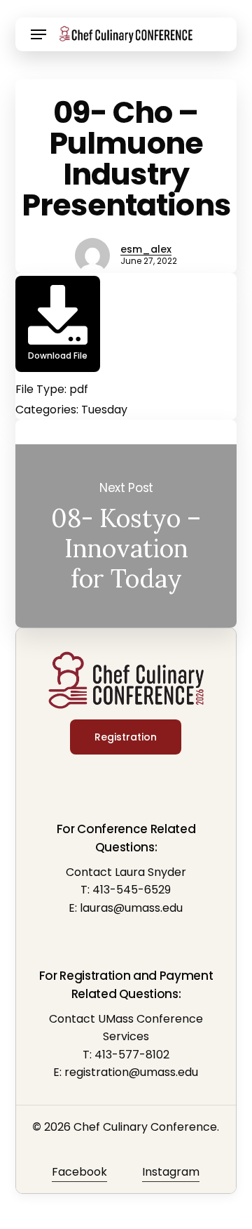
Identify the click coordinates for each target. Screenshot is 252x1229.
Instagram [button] (171, 1172)
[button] (38, 34)
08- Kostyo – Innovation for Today (126, 535)
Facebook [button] (79, 1172)
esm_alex (146, 249)
